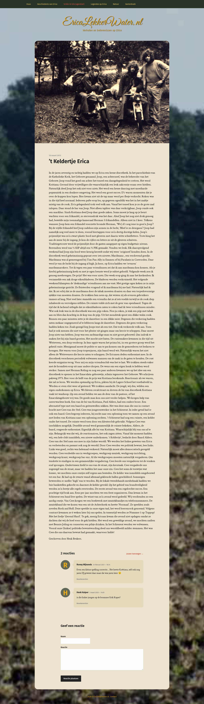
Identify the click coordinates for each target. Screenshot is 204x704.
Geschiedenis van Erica (47, 4)
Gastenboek (130, 4)
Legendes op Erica (99, 4)
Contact (113, 696)
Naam (63, 636)
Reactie (64, 647)
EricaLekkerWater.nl (102, 22)
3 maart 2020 (96, 593)
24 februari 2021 (101, 565)
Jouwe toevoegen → (134, 554)
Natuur (116, 4)
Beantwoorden (82, 579)
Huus (28, 4)
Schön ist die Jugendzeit (74, 4)
